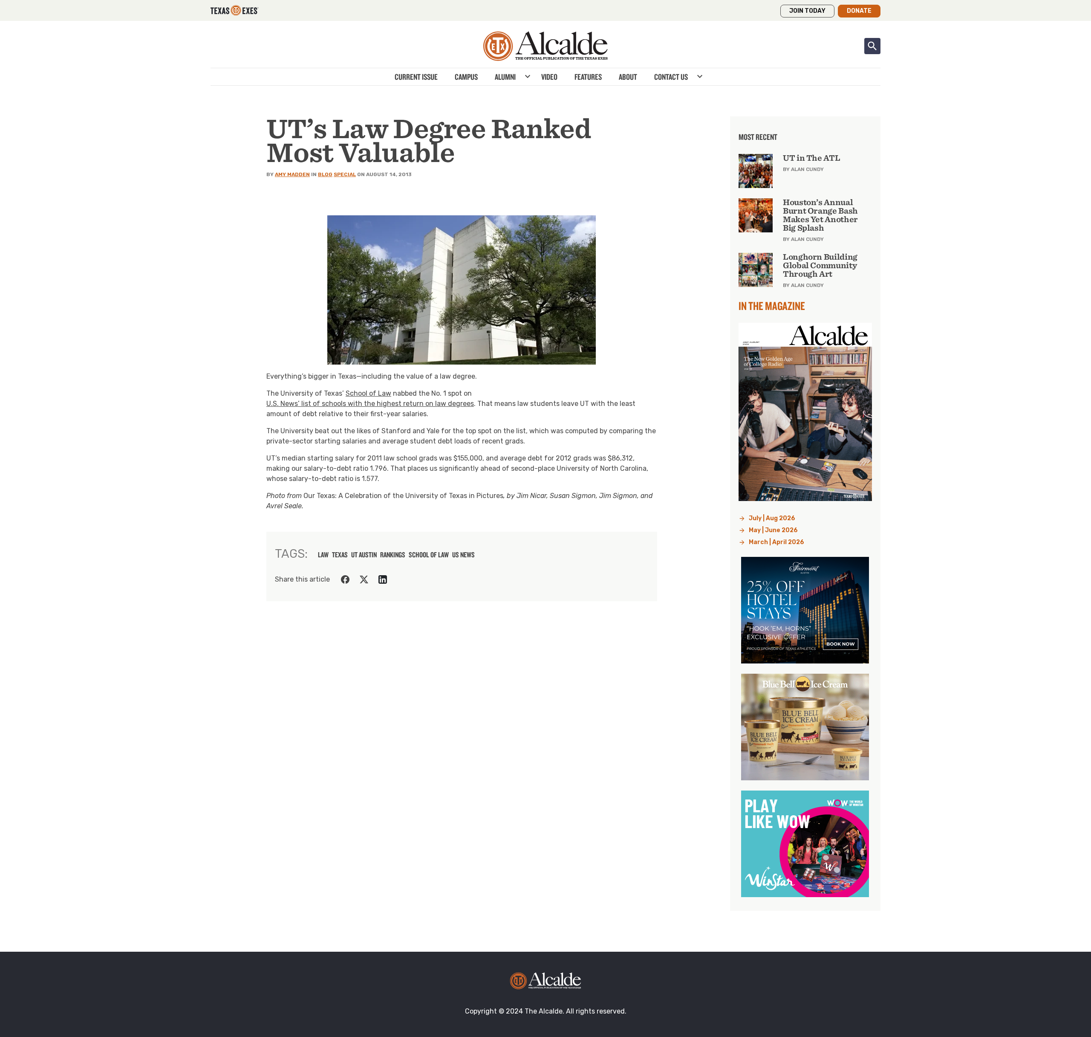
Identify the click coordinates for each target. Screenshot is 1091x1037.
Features (588, 77)
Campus (466, 77)
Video (549, 77)
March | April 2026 (776, 542)
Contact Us (671, 77)
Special (345, 174)
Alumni (505, 77)
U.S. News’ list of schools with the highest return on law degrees (370, 404)
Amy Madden (292, 174)
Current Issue (416, 77)
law (323, 554)
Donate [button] (859, 10)
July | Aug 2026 (772, 518)
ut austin (364, 554)
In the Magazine (772, 306)
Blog (325, 174)
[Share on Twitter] (364, 579)
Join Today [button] (807, 10)
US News (463, 554)
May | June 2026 (773, 530)
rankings (392, 554)
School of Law (368, 393)
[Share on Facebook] (345, 579)
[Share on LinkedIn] (383, 579)
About (628, 77)
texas (340, 554)
